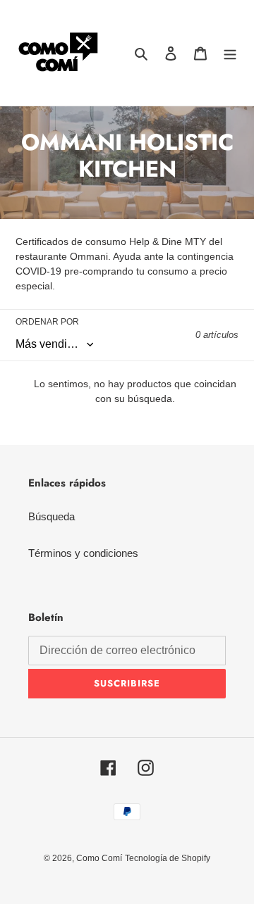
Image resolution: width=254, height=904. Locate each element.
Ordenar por (47, 322)
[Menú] (230, 53)
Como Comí (99, 858)
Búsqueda (51, 516)
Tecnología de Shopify (167, 858)
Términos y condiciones (83, 553)
